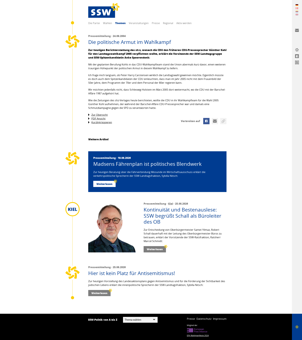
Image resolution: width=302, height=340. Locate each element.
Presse (156, 23)
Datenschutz (203, 318)
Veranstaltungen (139, 23)
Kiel (170, 203)
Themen (120, 23)
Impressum (219, 318)
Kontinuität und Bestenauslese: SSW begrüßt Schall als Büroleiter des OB (182, 216)
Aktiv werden (184, 23)
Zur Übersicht (99, 115)
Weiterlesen (104, 184)
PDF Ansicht (98, 118)
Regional (168, 23)
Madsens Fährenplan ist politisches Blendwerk (147, 164)
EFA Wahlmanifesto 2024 (198, 335)
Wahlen (107, 23)
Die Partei (94, 23)
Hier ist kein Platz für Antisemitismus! (131, 273)
